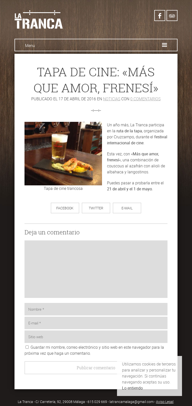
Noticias (111, 99)
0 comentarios (145, 99)
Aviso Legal (165, 401)
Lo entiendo (132, 388)
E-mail (127, 208)
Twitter (96, 208)
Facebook (65, 208)
